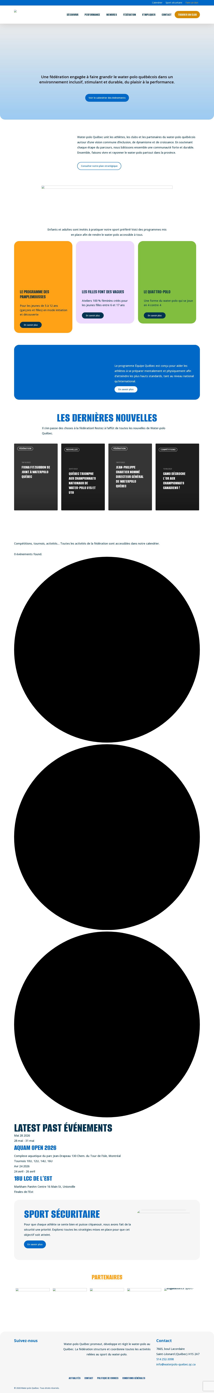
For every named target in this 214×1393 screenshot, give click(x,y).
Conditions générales (133, 1378)
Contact (88, 1378)
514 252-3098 (165, 1359)
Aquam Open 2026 (35, 1147)
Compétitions (168, 449)
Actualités (75, 1378)
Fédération (25, 448)
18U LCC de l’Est (33, 1178)
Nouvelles (72, 449)
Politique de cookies (107, 1378)
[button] (107, 98)
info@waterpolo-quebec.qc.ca (176, 1364)
